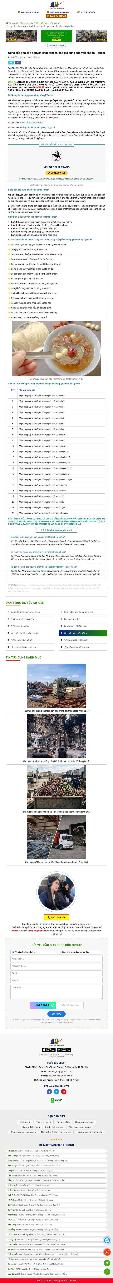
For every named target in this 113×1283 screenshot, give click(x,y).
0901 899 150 (57, 917)
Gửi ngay (56, 1014)
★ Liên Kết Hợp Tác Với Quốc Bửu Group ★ (56, 1280)
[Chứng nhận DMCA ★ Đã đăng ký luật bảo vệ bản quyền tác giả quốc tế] (56, 1100)
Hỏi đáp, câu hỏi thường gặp (89, 1132)
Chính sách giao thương (80, 1127)
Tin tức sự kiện (87, 12)
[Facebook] (49, 1091)
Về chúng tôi (25, 1122)
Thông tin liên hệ (43, 1122)
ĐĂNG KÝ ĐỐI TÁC (58, 16)
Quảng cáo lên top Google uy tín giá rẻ (37, 127)
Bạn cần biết (56, 1116)
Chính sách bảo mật (54, 1127)
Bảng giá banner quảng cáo (23, 1132)
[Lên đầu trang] (107, 1271)
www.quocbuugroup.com (60, 1076)
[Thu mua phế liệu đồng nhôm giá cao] (21, 36)
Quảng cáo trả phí (56, 45)
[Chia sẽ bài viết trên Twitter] (11, 62)
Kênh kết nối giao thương (31, 122)
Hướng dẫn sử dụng (59, 12)
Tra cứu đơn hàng (29, 12)
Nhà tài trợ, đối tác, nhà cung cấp (56, 1132)
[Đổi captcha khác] (53, 1005)
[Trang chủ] (56, 4)
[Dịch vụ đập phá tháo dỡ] (91, 36)
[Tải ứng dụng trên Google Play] (64, 1050)
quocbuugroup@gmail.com (59, 1071)
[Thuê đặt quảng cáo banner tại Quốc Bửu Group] (56, 36)
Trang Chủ (13, 23)
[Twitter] (56, 1091)
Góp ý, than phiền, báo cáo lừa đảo (75, 952)
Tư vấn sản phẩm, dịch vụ (25, 952)
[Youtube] (63, 1091)
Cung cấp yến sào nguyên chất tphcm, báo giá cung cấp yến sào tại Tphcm (41, 26)
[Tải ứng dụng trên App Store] (49, 1050)
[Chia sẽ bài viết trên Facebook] (18, 62)
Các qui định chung (31, 1127)
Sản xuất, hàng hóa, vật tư (48, 23)
